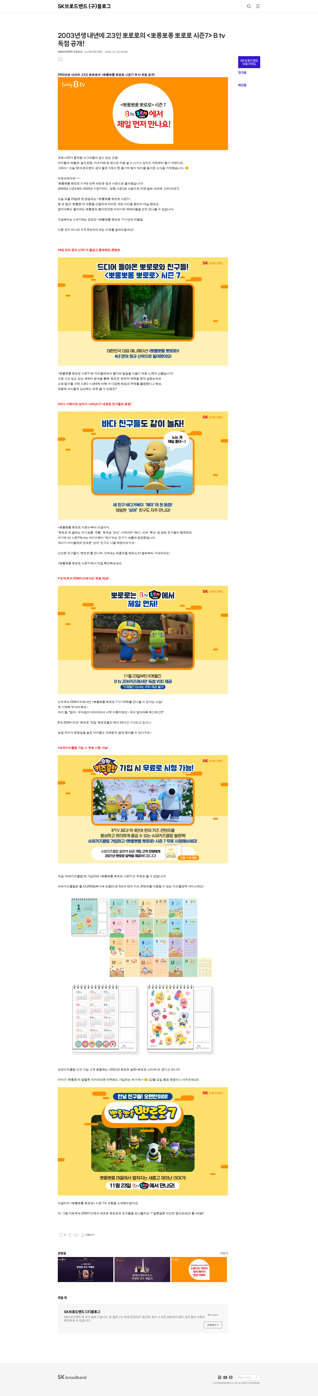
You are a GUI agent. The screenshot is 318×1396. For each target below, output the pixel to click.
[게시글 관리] (76, 1235)
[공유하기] (70, 1235)
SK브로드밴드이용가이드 (249, 62)
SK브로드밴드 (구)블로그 (84, 6)
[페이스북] (231, 1377)
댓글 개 (62, 1297)
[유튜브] (225, 1377)
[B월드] (219, 1377)
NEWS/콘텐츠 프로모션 (70, 52)
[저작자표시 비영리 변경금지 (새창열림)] (102, 1235)
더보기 (224, 1253)
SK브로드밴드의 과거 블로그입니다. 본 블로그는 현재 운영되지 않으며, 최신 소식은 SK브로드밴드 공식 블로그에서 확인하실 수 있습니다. (134, 1318)
